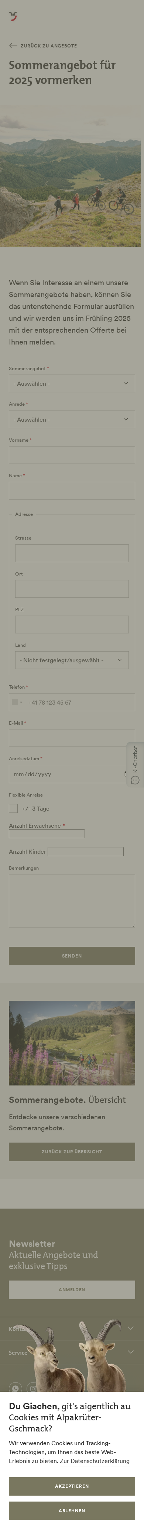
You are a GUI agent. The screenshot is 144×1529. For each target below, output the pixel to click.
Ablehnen (72, 1510)
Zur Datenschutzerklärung (95, 1460)
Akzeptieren (72, 1486)
